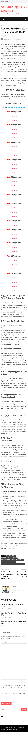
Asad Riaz (7, 39)
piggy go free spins (19, 564)
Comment (4, 642)
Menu (4, 19)
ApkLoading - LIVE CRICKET (17, 728)
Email (3, 671)
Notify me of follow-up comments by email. (13, 693)
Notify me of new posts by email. (10, 699)
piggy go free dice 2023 (17, 559)
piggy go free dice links (7, 564)
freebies (3, 25)
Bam (16, 729)
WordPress (9, 729)
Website (3, 678)
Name (2, 664)
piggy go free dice (5, 559)
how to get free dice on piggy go (9, 557)
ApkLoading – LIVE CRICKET (14, 9)
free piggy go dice (10, 555)
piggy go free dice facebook (8, 562)
